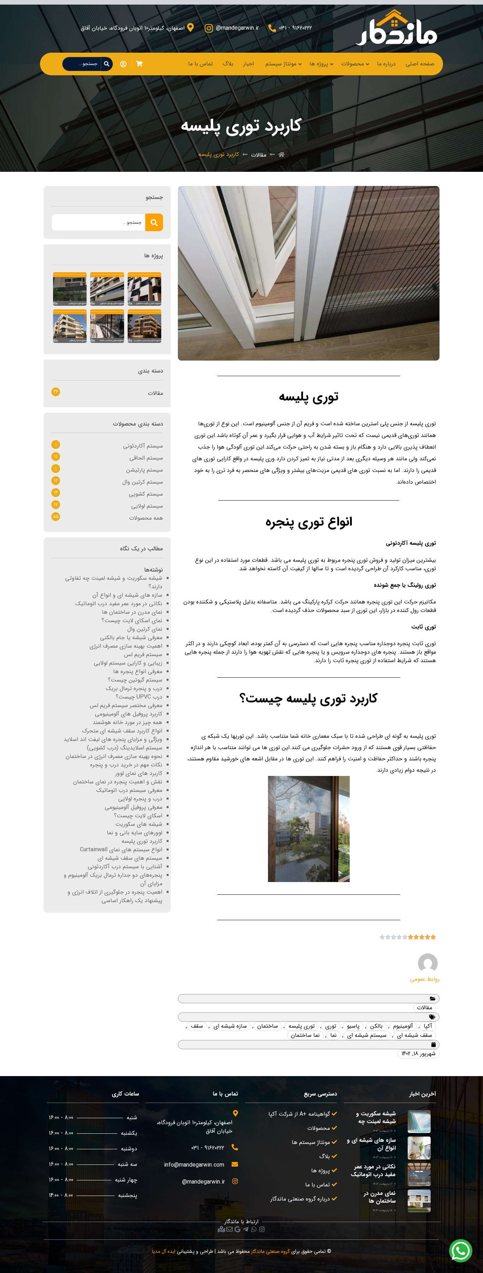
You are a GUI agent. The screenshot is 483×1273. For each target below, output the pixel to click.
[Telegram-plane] (246, 1229)
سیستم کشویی (146, 494)
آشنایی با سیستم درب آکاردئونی (125, 866)
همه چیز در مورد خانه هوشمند (127, 722)
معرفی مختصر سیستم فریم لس (126, 705)
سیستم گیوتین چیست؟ (135, 680)
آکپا (428, 1026)
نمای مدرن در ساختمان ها (132, 612)
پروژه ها (318, 63)
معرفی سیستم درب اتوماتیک (129, 790)
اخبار (248, 63)
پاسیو (353, 1026)
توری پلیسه (302, 1026)
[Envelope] (229, 1229)
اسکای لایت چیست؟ (138, 815)
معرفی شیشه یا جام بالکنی (131, 637)
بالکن (376, 1026)
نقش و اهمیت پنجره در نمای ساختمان (117, 781)
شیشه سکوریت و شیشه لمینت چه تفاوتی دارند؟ (113, 582)
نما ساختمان (305, 1035)
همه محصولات (146, 518)
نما (333, 1035)
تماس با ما (200, 63)
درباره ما (386, 63)
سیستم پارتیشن (144, 470)
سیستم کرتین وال (142, 482)
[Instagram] (262, 1229)
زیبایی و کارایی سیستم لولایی (128, 663)
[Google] (237, 1229)
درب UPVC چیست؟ (139, 697)
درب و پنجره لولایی (140, 798)
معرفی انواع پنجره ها (137, 671)
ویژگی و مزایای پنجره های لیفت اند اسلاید (113, 739)
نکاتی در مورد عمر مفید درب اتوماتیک (118, 603)
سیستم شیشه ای (366, 1035)
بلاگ (228, 63)
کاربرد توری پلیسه (142, 841)
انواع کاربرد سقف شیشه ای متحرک (122, 730)
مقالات (258, 155)
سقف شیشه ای (414, 1035)
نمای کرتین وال (144, 629)
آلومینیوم (403, 1026)
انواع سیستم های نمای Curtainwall (121, 849)
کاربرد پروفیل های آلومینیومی (128, 714)
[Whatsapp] (254, 1229)
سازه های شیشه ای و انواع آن (127, 595)
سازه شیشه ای (230, 1026)
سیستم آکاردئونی (143, 446)
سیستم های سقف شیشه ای (130, 858)
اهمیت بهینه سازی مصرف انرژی (125, 646)
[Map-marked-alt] (221, 1229)
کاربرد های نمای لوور (138, 773)
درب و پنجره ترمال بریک (134, 688)
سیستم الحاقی (146, 458)
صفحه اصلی (420, 63)
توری (330, 1026)
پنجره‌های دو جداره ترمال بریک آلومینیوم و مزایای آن (113, 879)
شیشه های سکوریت (138, 824)
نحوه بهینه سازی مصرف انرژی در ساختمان (114, 756)
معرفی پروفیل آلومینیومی (133, 807)
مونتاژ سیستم (281, 63)
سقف (197, 1026)
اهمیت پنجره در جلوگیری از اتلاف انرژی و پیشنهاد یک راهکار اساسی (115, 896)
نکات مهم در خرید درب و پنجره (126, 764)
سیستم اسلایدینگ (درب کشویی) (124, 747)
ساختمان (267, 1026)
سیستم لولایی (147, 506)
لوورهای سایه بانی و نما (134, 832)
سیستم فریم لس (143, 654)
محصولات (352, 63)
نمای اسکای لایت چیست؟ (131, 620)
